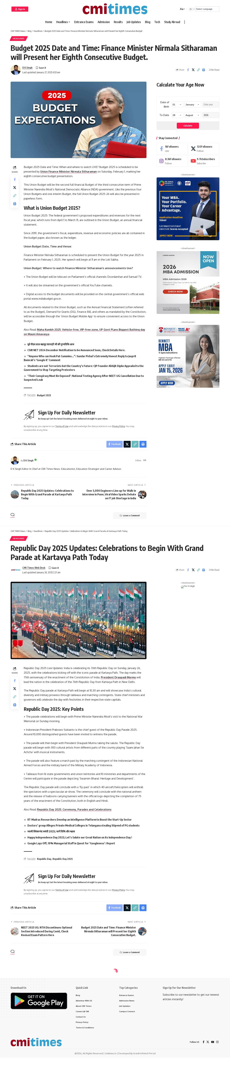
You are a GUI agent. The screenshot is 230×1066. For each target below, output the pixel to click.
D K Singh (27, 67)
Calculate (188, 125)
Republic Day (44, 858)
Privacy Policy (118, 426)
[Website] (144, 460)
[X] (203, 148)
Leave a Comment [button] (131, 515)
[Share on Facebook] (188, 70)
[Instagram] (172, 161)
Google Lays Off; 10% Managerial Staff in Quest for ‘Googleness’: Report (71, 843)
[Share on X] (193, 70)
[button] (19, 9)
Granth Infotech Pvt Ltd (144, 1053)
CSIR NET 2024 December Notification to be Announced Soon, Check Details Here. (76, 350)
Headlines (18, 38)
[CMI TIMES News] (115, 9)
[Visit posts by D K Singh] (15, 460)
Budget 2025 (44, 395)
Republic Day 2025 (63, 858)
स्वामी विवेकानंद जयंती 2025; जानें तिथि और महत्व (51, 831)
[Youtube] (203, 161)
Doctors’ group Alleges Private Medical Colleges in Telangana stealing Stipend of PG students (83, 825)
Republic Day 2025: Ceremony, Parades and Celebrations (74, 809)
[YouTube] (212, 1042)
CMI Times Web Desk (33, 567)
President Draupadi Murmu (118, 677)
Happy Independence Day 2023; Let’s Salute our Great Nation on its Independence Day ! (79, 837)
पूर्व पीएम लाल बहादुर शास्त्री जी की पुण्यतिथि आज (50, 344)
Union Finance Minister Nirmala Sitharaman (68, 171)
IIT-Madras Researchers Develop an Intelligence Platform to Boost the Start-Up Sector (79, 819)
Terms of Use (62, 426)
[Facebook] (172, 148)
